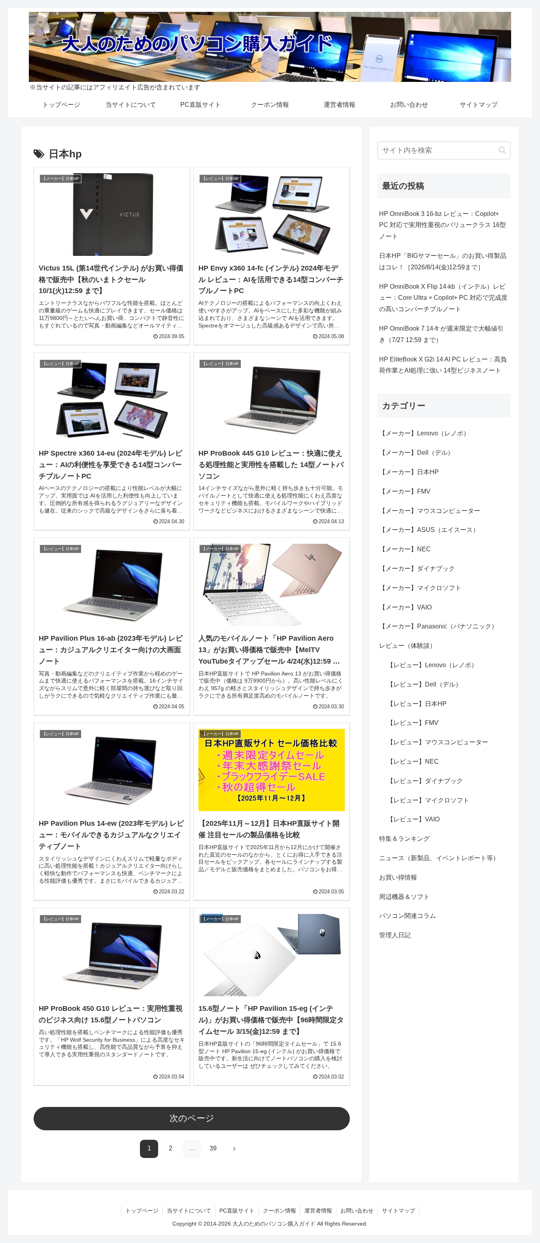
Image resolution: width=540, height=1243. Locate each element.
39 (213, 1148)
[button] (502, 150)
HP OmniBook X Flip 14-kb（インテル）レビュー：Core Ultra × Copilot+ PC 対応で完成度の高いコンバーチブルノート (443, 298)
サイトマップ (398, 1210)
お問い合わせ (357, 1210)
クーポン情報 (279, 1210)
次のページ (192, 1118)
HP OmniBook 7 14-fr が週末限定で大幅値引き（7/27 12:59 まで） (441, 334)
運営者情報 (318, 1210)
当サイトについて (189, 1210)
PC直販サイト (237, 1210)
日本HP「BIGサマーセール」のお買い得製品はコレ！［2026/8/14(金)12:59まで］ (442, 261)
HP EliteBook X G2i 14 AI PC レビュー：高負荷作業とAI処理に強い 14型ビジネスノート (443, 365)
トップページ (142, 1210)
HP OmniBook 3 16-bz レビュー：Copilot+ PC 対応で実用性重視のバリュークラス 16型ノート (442, 225)
